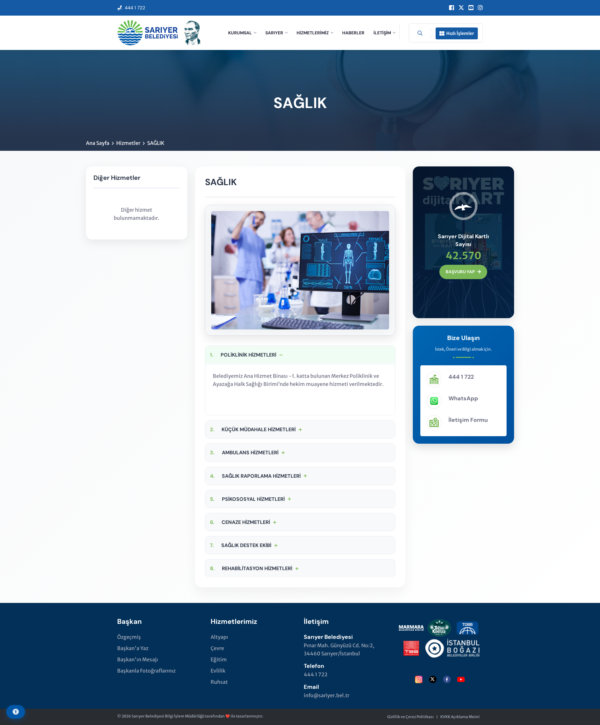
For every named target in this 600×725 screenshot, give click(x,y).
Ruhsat (219, 682)
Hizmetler (128, 143)
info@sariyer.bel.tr (326, 695)
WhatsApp (463, 398)
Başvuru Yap (460, 271)
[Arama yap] (420, 33)
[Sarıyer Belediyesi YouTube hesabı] (470, 8)
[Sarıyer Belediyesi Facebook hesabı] (451, 8)
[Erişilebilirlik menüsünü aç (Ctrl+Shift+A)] (15, 712)
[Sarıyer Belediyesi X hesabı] (461, 8)
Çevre (217, 648)
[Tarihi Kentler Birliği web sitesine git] (439, 627)
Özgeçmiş (129, 637)
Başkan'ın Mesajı (137, 659)
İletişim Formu (468, 420)
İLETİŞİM (382, 33)
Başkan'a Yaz (132, 648)
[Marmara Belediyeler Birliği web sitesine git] (411, 627)
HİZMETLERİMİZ (313, 33)
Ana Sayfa (97, 143)
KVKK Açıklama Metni (460, 716)
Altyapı (219, 637)
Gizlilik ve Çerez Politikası (410, 716)
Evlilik (218, 671)
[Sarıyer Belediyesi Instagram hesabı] (480, 8)
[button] (300, 354)
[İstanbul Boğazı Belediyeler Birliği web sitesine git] (452, 647)
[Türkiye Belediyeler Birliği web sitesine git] (411, 647)
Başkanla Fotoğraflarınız (146, 671)
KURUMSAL (240, 33)
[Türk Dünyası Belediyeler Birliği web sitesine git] (467, 627)
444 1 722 (135, 8)
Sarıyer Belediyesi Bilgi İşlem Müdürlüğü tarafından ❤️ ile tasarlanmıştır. (198, 716)
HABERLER (353, 33)
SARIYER (274, 33)
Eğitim (219, 659)
